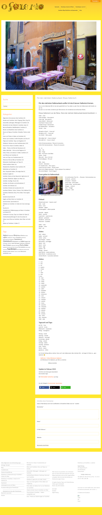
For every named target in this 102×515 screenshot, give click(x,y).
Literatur (9, 243)
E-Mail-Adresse (41, 429)
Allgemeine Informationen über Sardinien (13, 118)
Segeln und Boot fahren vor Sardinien (12, 199)
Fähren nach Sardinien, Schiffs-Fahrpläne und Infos (15, 138)
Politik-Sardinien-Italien (8, 164)
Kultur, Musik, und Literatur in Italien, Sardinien (14, 152)
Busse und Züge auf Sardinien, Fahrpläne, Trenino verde (16, 132)
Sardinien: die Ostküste (8, 185)
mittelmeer (22, 243)
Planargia (17, 245)
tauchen (12, 251)
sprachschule (26, 249)
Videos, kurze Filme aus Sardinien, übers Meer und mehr (16, 219)
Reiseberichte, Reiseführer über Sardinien (13, 167)
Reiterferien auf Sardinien (9, 169)
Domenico (18, 237)
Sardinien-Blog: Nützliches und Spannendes (68, 10)
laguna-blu (27, 241)
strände (8, 251)
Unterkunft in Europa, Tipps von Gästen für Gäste (15, 214)
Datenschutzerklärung (6, 472)
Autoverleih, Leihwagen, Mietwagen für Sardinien (15, 122)
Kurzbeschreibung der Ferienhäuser (9, 487)
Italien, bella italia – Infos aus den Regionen (13, 150)
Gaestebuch (18, 239)
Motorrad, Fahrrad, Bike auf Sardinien (12, 159)
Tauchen (5, 208)
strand (5, 251)
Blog (2, 467)
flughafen (12, 239)
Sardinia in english (7, 174)
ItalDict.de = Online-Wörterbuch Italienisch (51, 358)
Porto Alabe (24, 245)
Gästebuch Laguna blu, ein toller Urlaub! (36, 479)
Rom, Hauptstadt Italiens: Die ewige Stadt (13, 171)
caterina (14, 237)
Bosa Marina (21, 235)
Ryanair (16, 247)
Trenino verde (17, 251)
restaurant (10, 247)
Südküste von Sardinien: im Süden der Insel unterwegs (16, 204)
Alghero (5, 235)
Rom (14, 247)
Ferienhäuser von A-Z (80, 7)
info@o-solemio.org (86, 474)
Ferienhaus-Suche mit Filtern (67, 7)
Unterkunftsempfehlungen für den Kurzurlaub (14, 217)
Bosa (15, 235)
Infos (80, 10)
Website (39, 437)
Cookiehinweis (4, 470)
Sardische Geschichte (8, 197)
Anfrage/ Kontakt (5, 465)
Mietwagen (16, 243)
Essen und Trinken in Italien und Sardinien (13, 136)
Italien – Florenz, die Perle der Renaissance (13, 148)
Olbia (4, 245)
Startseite (57, 7)
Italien (23, 241)
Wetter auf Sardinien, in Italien (10, 223)
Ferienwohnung (6, 239)
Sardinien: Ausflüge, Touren (9, 181)
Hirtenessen (15, 241)
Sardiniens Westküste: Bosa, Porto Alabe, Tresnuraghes (16, 192)
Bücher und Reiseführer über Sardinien (12, 129)
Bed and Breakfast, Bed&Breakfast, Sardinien (14, 127)
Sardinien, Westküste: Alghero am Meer (12, 178)
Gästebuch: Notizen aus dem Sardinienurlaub (14, 143)
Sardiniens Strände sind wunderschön (12, 188)
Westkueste (23, 251)
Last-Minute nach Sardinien (9, 155)
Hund (19, 241)
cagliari (5, 237)
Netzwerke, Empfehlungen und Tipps (12, 162)
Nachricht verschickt (6, 493)
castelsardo (9, 237)
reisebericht (5, 247)
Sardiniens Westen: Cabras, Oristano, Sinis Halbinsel (15, 190)
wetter (10, 253)
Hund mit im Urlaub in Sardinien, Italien (12, 145)
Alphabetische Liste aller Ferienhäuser (12, 491)
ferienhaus (23, 237)
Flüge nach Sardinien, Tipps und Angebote (13, 141)
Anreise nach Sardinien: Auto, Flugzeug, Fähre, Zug (15, 120)
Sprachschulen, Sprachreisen (55, 383)
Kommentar (40, 407)
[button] (44, 387)
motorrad (27, 243)
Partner (3, 495)
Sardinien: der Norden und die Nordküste (13, 183)
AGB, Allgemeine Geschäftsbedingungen (11, 462)
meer (13, 243)
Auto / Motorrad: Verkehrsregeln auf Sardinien (38, 496)
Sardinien (12, 249)
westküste (5, 253)
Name (39, 421)
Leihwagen (5, 243)
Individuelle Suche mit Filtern (8, 485)
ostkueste (13, 245)
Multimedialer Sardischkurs (47, 376)
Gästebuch (7, 241)
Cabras (26, 235)
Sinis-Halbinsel (20, 249)
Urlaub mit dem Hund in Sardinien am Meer (37, 490)
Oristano (8, 245)
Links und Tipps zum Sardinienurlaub (12, 157)
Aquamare (11, 235)
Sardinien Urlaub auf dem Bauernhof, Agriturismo (15, 176)
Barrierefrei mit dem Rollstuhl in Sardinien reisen (15, 125)
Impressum (4, 483)
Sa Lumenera (21, 247)
